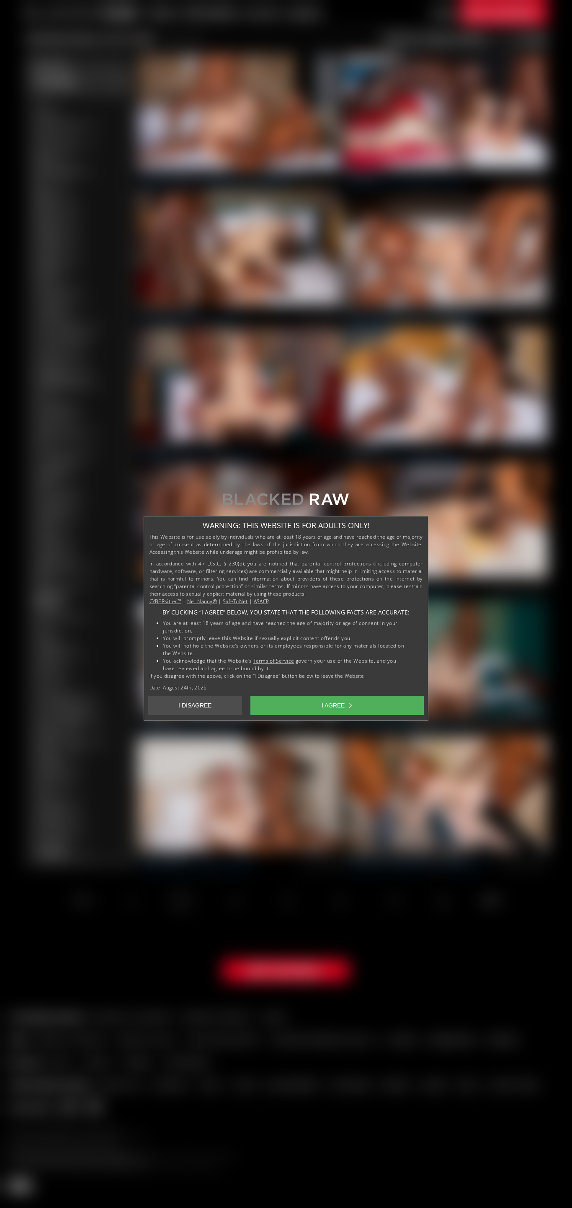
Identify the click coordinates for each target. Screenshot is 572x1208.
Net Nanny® (202, 601)
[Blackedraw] (286, 502)
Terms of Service (273, 660)
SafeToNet (235, 601)
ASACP (261, 601)
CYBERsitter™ (165, 601)
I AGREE (333, 705)
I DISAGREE (194, 705)
